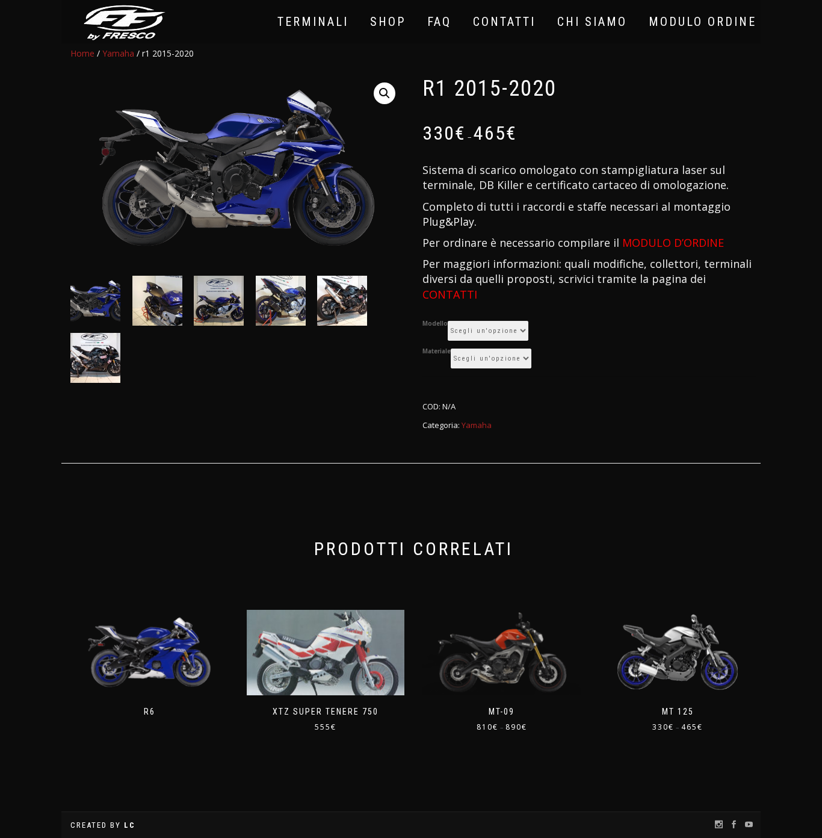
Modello (435, 324)
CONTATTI (449, 294)
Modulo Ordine (702, 21)
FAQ (439, 21)
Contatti (504, 21)
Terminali (312, 21)
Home (82, 53)
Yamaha (118, 53)
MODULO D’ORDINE (673, 242)
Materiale (436, 352)
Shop (388, 21)
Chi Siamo (592, 21)
